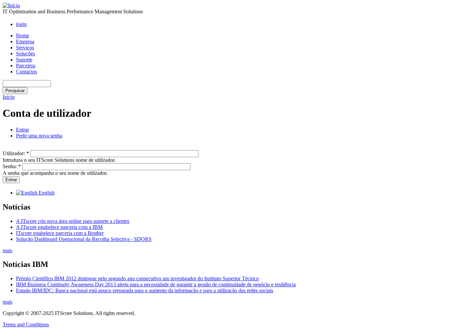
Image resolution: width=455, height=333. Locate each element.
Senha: (12, 166)
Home (22, 35)
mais (7, 250)
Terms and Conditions (26, 324)
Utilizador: (16, 153)
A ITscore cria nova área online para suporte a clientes (72, 221)
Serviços (25, 47)
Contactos (26, 71)
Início (9, 97)
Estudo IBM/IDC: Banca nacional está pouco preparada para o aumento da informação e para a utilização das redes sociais (144, 290)
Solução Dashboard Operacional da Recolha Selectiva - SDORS (84, 239)
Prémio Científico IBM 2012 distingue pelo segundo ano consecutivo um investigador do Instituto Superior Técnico (137, 278)
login (21, 24)
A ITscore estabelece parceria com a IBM (59, 227)
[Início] (11, 5)
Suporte (24, 59)
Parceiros (25, 65)
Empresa (25, 41)
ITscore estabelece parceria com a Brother (60, 233)
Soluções (25, 53)
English (46, 193)
